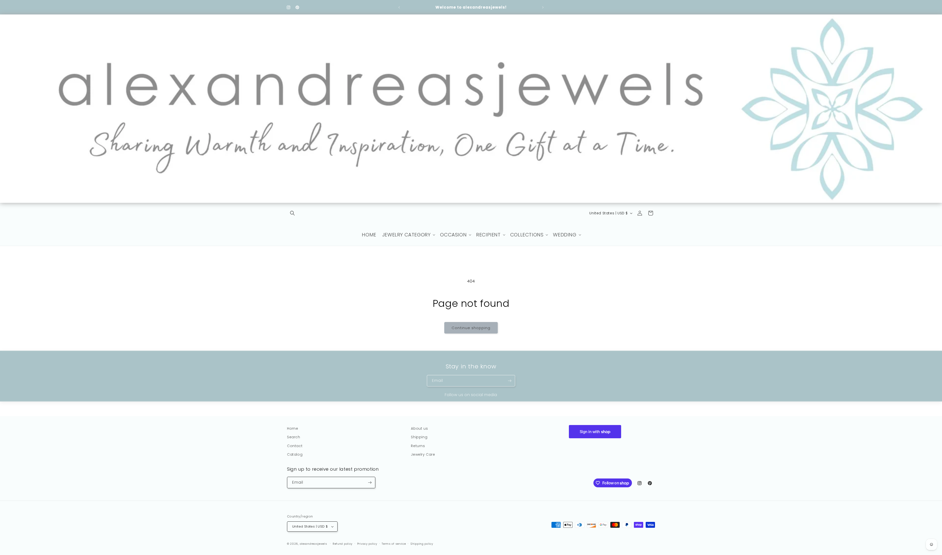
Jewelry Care (423, 454)
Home (292, 428)
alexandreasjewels (313, 544)
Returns (418, 445)
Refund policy (343, 544)
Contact (294, 445)
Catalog (294, 454)
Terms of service (394, 544)
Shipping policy (421, 544)
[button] (292, 213)
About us (419, 428)
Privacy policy (367, 544)
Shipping (419, 437)
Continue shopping (471, 327)
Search (293, 437)
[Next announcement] (542, 7)
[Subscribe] (509, 381)
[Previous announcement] (399, 7)
